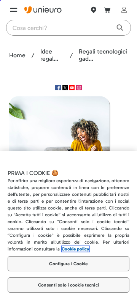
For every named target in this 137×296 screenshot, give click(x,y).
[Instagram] (78, 88)
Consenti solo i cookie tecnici (68, 276)
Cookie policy (75, 239)
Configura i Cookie (68, 254)
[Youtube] (72, 88)
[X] (65, 88)
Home (17, 55)
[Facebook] (58, 88)
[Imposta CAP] (93, 10)
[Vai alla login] (122, 10)
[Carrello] (107, 10)
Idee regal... (49, 55)
